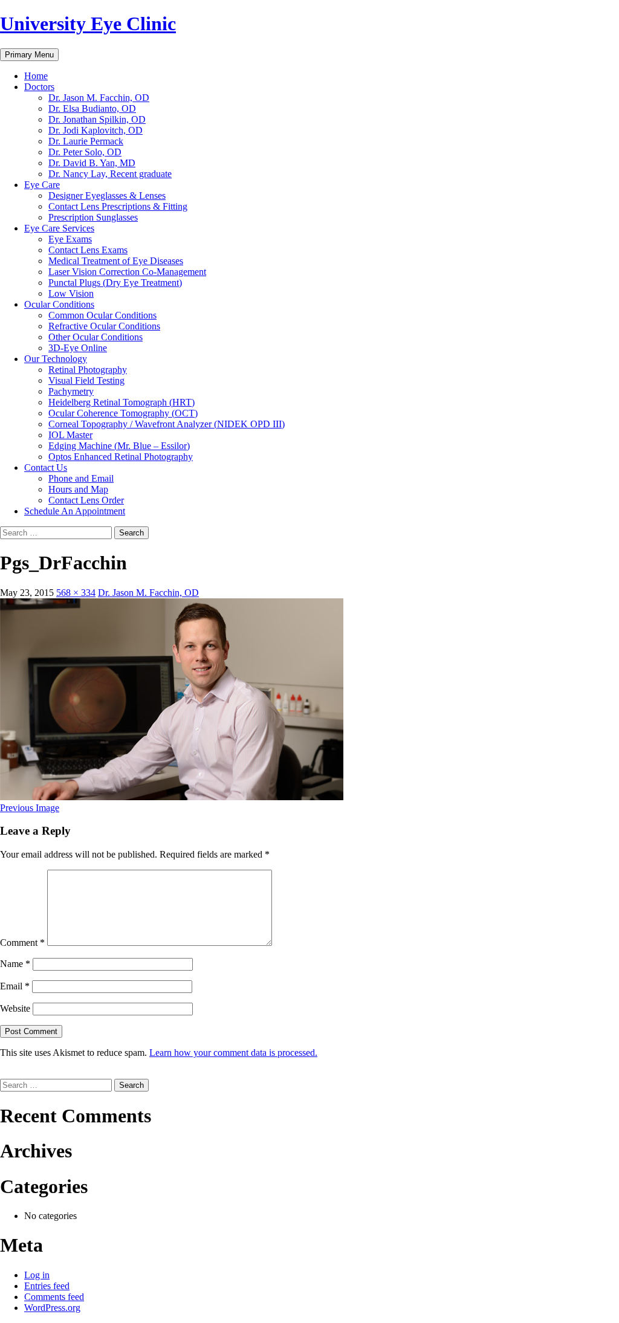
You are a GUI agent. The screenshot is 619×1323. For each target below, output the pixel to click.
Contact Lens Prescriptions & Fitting (117, 206)
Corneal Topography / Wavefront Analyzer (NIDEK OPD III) (166, 424)
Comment (22, 942)
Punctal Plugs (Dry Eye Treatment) (115, 282)
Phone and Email (81, 478)
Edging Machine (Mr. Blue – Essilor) (119, 446)
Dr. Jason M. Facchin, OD (98, 97)
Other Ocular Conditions (95, 337)
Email (15, 986)
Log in (37, 1275)
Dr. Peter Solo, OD (85, 152)
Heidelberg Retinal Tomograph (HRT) (121, 402)
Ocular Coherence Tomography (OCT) (123, 413)
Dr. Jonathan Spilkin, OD (97, 119)
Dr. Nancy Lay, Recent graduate (110, 174)
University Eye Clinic (88, 23)
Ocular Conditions (59, 304)
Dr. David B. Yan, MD (91, 163)
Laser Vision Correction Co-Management (127, 272)
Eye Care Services (59, 228)
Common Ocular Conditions (102, 315)
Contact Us (45, 467)
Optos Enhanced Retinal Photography (120, 456)
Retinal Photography (87, 369)
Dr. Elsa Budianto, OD (92, 108)
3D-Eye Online (77, 348)
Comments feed (54, 1297)
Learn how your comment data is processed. (233, 1052)
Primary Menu (29, 54)
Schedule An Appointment (74, 511)
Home (36, 76)
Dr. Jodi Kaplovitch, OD (95, 130)
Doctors (39, 87)
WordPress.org (52, 1307)
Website (15, 1008)
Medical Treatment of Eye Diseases (115, 261)
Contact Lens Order (86, 500)
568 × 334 (76, 592)
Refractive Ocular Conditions (104, 326)
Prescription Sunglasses (93, 217)
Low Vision (71, 293)
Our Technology (55, 359)
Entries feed (47, 1286)
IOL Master (70, 435)
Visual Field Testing (86, 380)
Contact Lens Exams (88, 250)
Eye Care (42, 185)
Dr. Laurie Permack (85, 141)
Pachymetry (71, 391)
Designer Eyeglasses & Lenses (107, 195)
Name (15, 964)
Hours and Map (78, 489)
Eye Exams (70, 239)
